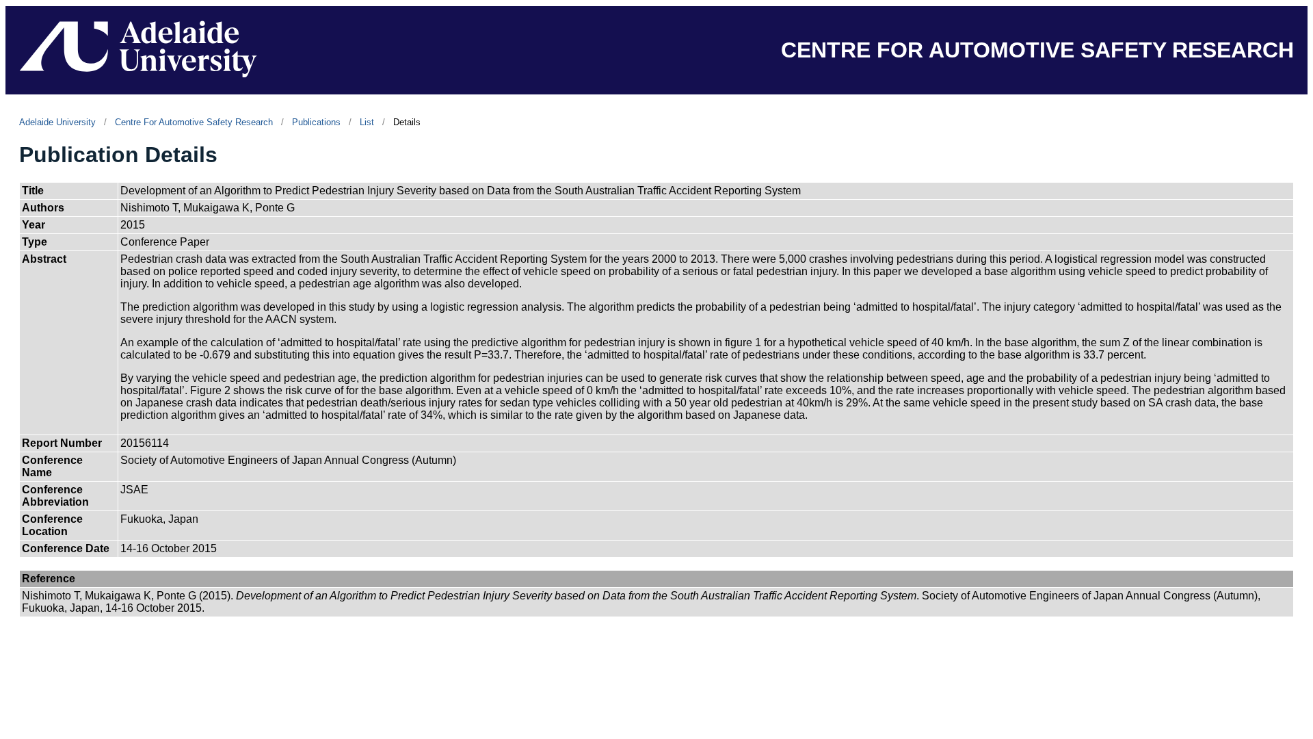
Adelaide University (57, 122)
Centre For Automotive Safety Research (194, 122)
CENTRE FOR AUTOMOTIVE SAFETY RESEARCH (1037, 50)
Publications (316, 122)
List (367, 122)
